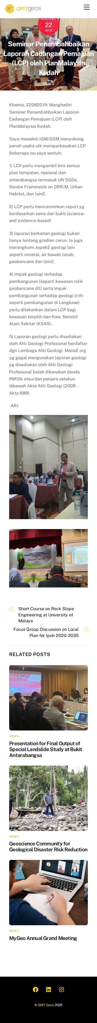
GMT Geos (46, 1005)
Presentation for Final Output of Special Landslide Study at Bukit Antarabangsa (45, 749)
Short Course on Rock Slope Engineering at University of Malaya (46, 614)
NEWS (48, 83)
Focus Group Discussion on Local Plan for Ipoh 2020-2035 (46, 632)
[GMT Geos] (24, 11)
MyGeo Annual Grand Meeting (43, 938)
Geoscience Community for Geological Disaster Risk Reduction (48, 846)
